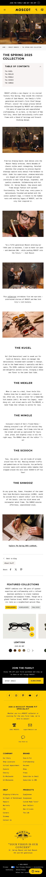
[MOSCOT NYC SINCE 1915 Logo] (23, 10)
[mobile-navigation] (4, 10)
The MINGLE (23, 415)
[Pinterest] (23, 695)
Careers (6, 813)
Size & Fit (27, 758)
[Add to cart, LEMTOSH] (32, 634)
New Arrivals (28, 809)
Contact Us (7, 820)
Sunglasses (27, 798)
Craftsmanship (28, 762)
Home (3, 47)
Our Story (7, 758)
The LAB (26, 813)
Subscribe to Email (31, 776)
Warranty (6, 805)
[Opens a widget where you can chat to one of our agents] (36, 871)
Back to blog (11, 558)
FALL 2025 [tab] (35, 607)
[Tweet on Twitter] (16, 569)
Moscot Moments (14, 47)
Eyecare (6, 769)
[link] (19, 626)
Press (25, 773)
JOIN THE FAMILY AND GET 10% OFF (23, 3)
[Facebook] (9, 695)
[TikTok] (36, 695)
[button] (36, 10)
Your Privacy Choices (23, 867)
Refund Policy (21, 870)
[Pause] (38, 2)
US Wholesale (8, 780)
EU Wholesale (8, 776)
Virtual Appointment (11, 765)
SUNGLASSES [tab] (24, 607)
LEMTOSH (19, 642)
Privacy (5, 867)
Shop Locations (9, 762)
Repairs (6, 802)
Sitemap (6, 816)
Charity (6, 773)
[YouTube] (30, 695)
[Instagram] (16, 695)
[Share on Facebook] (10, 569)
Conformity (9, 870)
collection (12, 296)
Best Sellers (28, 805)
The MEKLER (23, 383)
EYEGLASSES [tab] (11, 607)
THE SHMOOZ (23, 482)
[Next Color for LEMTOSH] (32, 650)
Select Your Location (23, 872)
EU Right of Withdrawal (12, 798)
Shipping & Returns (10, 794)
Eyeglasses (27, 794)
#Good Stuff (9, 563)
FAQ (4, 809)
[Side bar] (43, 438)
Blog (24, 769)
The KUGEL (23, 347)
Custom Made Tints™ (31, 802)
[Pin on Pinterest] (21, 569)
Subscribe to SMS (30, 780)
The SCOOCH (23, 450)
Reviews (26, 765)
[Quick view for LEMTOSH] (32, 629)
